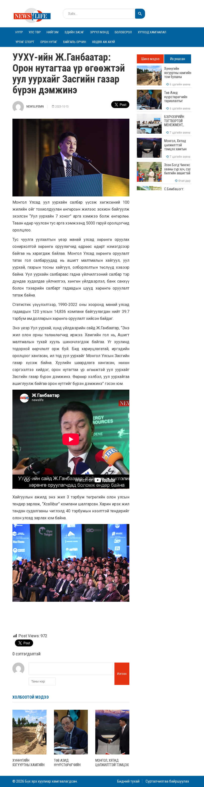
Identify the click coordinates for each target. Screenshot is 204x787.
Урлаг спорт (24, 42)
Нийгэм (52, 32)
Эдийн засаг (74, 32)
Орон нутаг (48, 42)
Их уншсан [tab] (177, 59)
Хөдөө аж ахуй (103, 42)
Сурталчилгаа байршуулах (167, 781)
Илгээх (122, 673)
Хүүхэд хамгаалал (152, 32)
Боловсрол (123, 32)
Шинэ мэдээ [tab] (150, 59)
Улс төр (35, 32)
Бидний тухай (128, 781)
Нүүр (19, 32)
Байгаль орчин (74, 42)
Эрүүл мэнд (99, 32)
